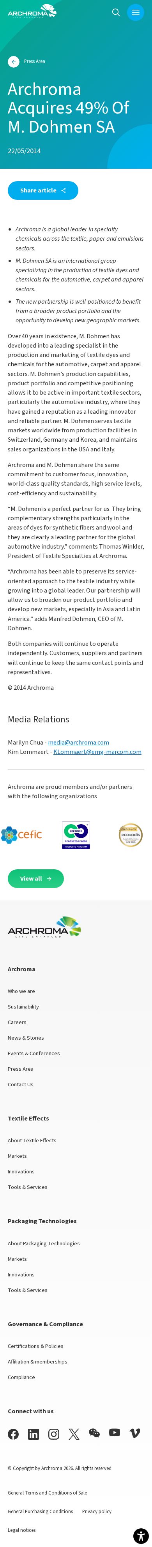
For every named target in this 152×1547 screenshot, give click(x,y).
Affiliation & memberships (37, 1362)
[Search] (116, 12)
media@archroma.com (78, 742)
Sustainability (23, 1007)
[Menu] (135, 12)
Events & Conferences (34, 1053)
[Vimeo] (134, 1433)
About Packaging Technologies (44, 1243)
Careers (17, 1022)
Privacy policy (96, 1511)
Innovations (21, 1172)
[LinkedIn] (33, 1434)
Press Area (21, 1069)
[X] (74, 1434)
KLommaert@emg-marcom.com (97, 751)
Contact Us (21, 1084)
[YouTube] (114, 1432)
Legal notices (21, 1530)
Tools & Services (28, 1187)
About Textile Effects (32, 1140)
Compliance (21, 1377)
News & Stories (26, 1038)
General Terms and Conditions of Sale (47, 1492)
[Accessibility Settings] (141, 1536)
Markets (17, 1156)
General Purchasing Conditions (40, 1511)
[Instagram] (53, 1434)
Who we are (21, 991)
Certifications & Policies (36, 1346)
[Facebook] (13, 1434)
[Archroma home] (32, 11)
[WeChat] (94, 1433)
